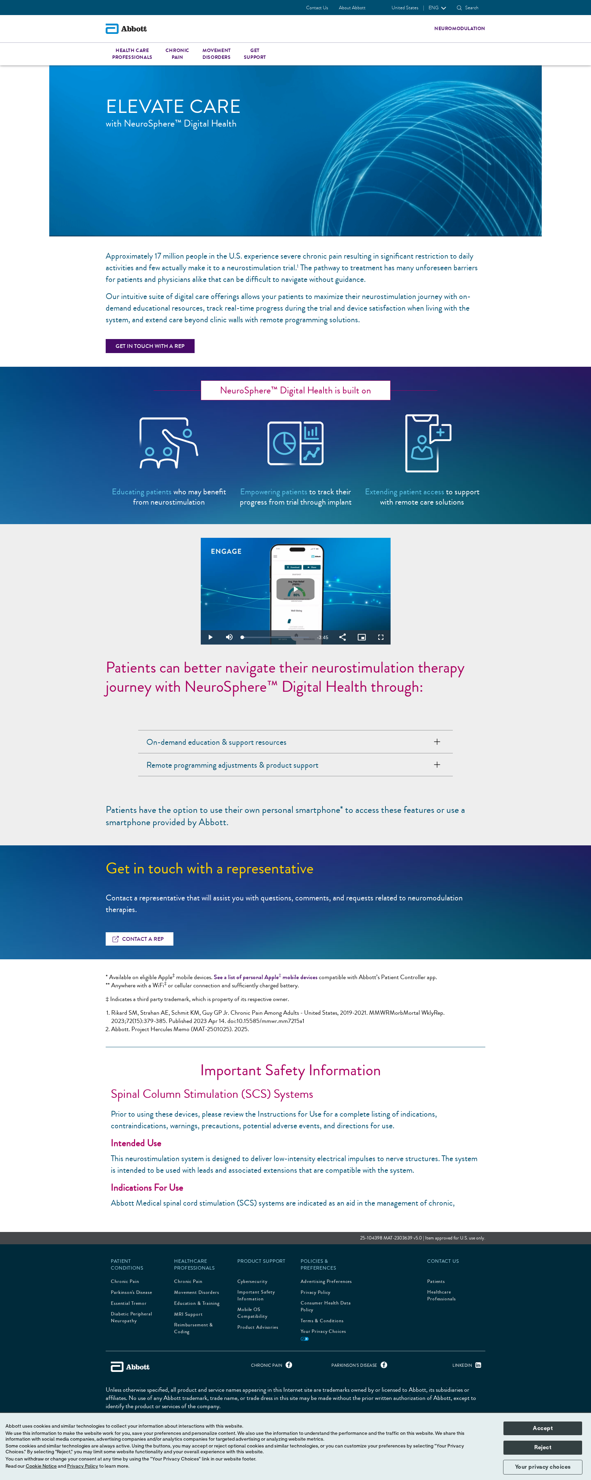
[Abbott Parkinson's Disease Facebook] (382, 1366)
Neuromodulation (459, 28)
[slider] (275, 637)
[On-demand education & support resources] (437, 741)
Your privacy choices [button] (543, 1467)
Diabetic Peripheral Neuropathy (131, 1317)
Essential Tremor (129, 1303)
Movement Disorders (196, 1292)
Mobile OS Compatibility (252, 1313)
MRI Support (188, 1314)
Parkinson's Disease (131, 1292)
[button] (459, 7)
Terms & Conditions (322, 1320)
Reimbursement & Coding (193, 1328)
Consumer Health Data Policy (326, 1306)
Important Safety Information (256, 1295)
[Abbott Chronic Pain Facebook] (287, 1366)
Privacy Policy (315, 1292)
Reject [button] (542, 1447)
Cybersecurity (252, 1281)
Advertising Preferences (326, 1281)
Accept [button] (543, 1428)
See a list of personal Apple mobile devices (265, 977)
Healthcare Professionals (441, 1295)
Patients (436, 1281)
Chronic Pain (125, 1281)
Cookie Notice (41, 1466)
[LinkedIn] (476, 1366)
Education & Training (197, 1303)
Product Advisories (257, 1327)
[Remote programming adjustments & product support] (437, 764)
